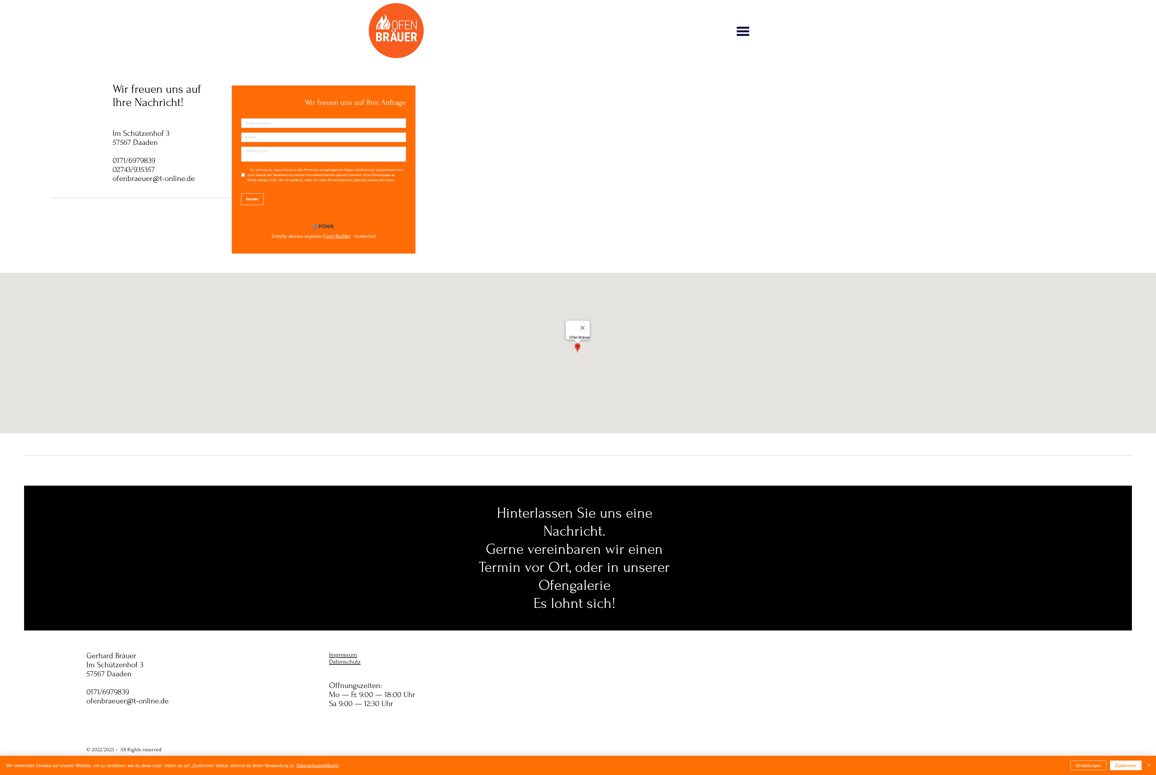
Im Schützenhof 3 (141, 133)
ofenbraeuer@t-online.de (154, 178)
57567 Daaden (135, 142)
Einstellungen (1088, 765)
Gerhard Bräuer (111, 655)
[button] (743, 31)
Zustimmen (1125, 765)
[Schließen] (1148, 765)
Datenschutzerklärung (317, 765)
